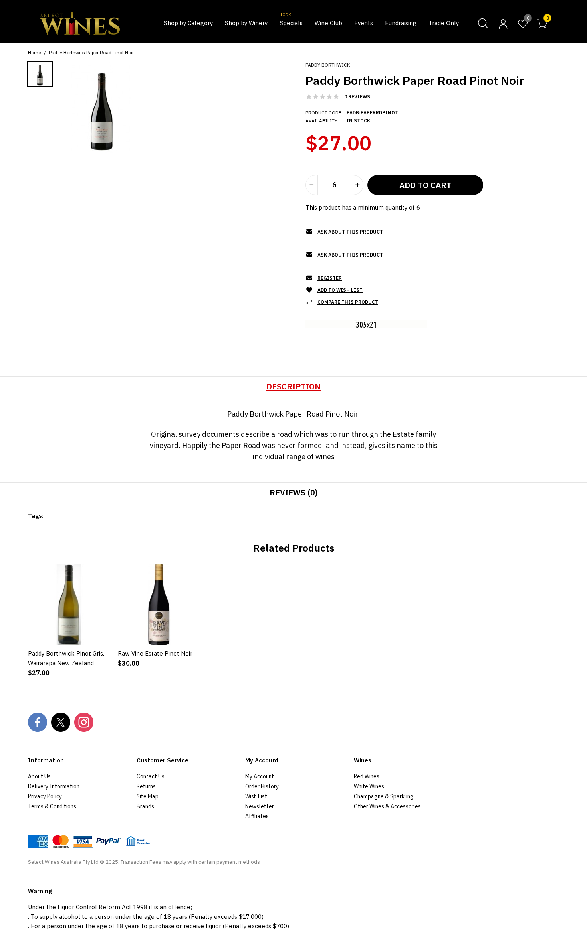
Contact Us (151, 776)
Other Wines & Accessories (387, 806)
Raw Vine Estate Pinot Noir (155, 653)
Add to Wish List (340, 290)
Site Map (148, 796)
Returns (146, 786)
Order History (262, 786)
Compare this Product (347, 302)
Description (293, 386)
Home (34, 52)
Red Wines (366, 776)
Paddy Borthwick (327, 65)
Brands (145, 806)
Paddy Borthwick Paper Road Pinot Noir (91, 52)
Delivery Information (53, 786)
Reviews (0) (294, 492)
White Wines (369, 786)
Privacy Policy (45, 796)
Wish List (256, 796)
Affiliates (257, 816)
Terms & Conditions (52, 806)
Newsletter (259, 806)
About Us (39, 776)
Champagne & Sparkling (384, 796)
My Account (259, 776)
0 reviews (357, 97)
